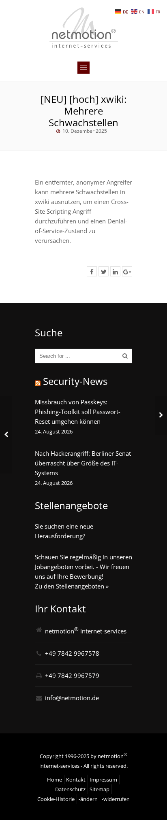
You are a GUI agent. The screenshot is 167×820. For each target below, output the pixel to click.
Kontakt (76, 779)
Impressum (103, 779)
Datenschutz (70, 789)
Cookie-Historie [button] (56, 799)
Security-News (75, 381)
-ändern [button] (88, 799)
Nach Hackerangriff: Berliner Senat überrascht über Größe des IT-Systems (83, 463)
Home (54, 779)
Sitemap (99, 789)
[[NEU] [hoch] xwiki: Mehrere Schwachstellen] (92, 271)
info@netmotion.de (72, 698)
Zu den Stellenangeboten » (72, 586)
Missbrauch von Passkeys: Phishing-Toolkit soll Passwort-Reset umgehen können (77, 411)
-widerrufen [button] (116, 799)
